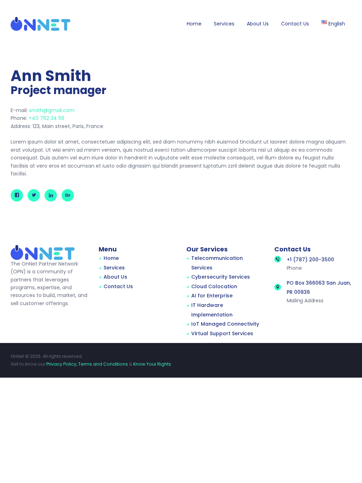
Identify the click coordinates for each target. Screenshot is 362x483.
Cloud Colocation (214, 286)
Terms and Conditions (103, 364)
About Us (115, 276)
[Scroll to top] (346, 467)
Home (111, 258)
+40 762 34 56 (46, 118)
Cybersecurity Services (220, 276)
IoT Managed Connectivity (225, 323)
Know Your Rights (152, 364)
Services (114, 267)
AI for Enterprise (212, 295)
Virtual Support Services (222, 333)
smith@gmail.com (52, 110)
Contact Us (118, 286)
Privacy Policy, (61, 364)
